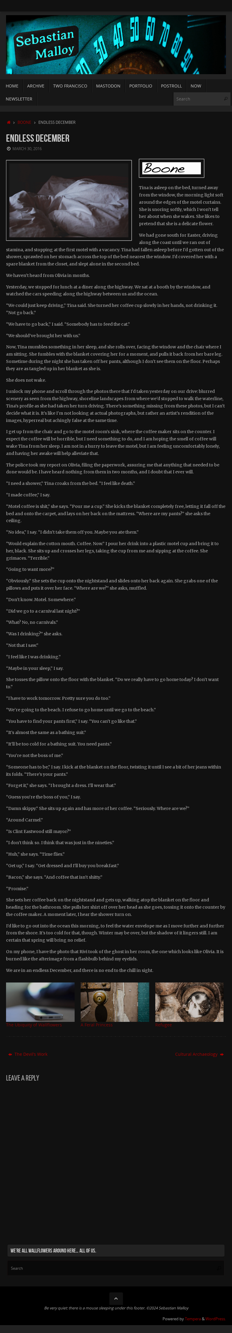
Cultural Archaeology (197, 1054)
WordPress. (215, 1318)
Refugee (163, 1025)
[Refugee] (189, 1002)
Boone (24, 122)
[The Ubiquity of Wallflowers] (40, 1002)
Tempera (193, 1318)
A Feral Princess (97, 1025)
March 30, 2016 (27, 148)
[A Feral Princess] (115, 1002)
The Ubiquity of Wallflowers (34, 1025)
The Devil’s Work (30, 1054)
